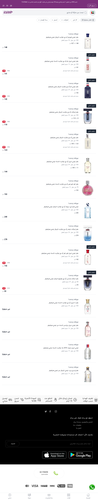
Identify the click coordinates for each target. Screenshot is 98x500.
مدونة (29, 498)
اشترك (13, 444)
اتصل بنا (78, 428)
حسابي (9, 498)
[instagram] (55, 411)
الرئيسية (88, 498)
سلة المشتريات (49, 498)
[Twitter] (45, 411)
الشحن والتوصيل (87, 422)
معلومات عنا (77, 425)
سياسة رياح (77, 422)
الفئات (68, 498)
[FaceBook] (50, 411)
